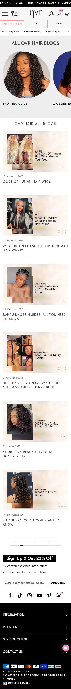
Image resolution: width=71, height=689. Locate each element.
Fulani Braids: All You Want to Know (32, 522)
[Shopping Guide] (26, 74)
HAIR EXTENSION (12, 24)
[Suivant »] (57, 541)
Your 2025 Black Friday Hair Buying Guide (29, 454)
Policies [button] (10, 627)
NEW (59, 24)
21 (49, 541)
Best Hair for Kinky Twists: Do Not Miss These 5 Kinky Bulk (31, 385)
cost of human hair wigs (27, 182)
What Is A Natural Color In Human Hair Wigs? (35, 248)
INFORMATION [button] (13, 615)
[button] (32, 32)
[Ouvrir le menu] (7, 14)
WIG (35, 24)
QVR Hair (14, 672)
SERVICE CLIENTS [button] (16, 639)
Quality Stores (19, 683)
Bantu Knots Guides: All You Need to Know (34, 316)
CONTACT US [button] (13, 652)
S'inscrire (58, 583)
